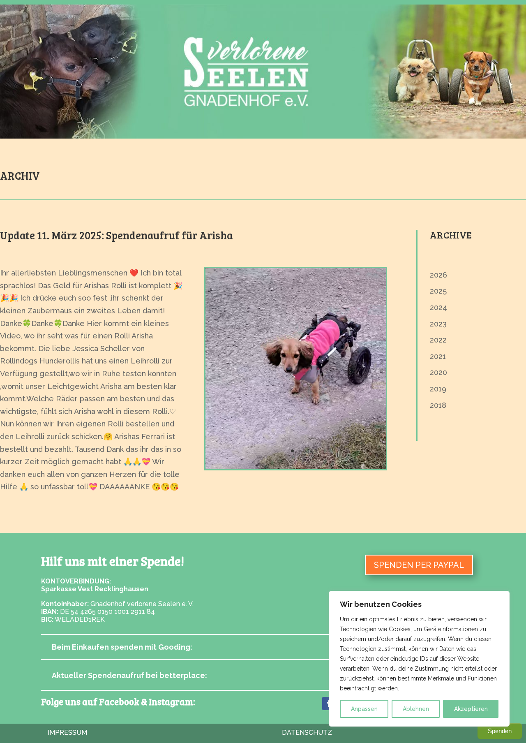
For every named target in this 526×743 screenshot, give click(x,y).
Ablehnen (416, 709)
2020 (438, 372)
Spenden (500, 730)
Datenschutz (307, 732)
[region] (419, 659)
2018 (438, 405)
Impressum (67, 732)
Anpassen (364, 709)
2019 (438, 388)
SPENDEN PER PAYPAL (419, 565)
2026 (438, 275)
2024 (438, 307)
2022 (438, 340)
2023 (438, 323)
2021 (438, 356)
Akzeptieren (471, 709)
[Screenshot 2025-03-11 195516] (295, 466)
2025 (438, 291)
